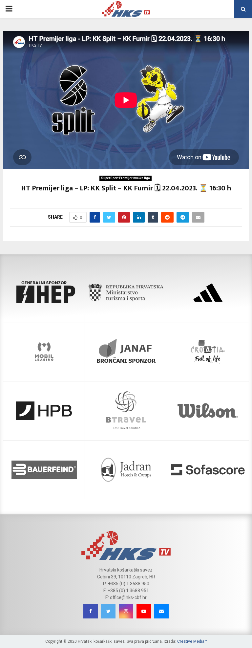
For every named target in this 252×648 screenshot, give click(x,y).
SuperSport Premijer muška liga (125, 178)
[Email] (161, 611)
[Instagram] (126, 611)
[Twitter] (108, 611)
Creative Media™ (192, 641)
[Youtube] (143, 611)
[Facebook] (90, 611)
